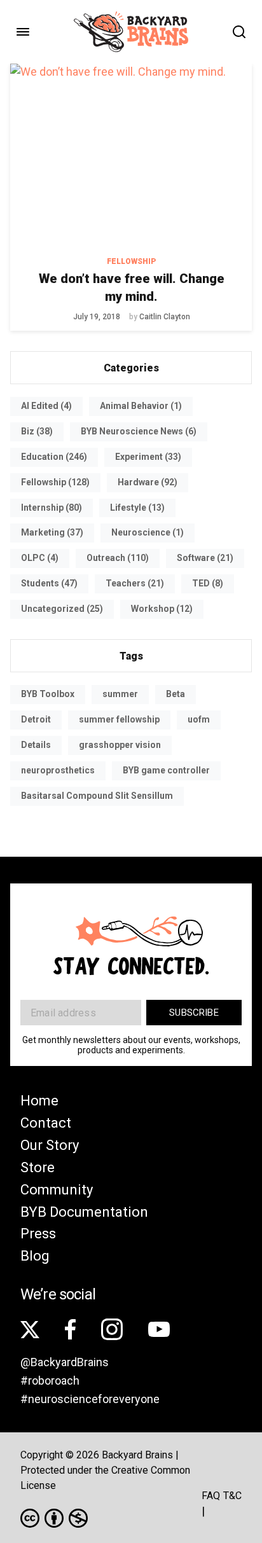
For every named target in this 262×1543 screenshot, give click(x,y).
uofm (199, 719)
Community (56, 1190)
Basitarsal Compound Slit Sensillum (97, 796)
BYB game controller (166, 770)
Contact (45, 1123)
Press (38, 1234)
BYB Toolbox (47, 694)
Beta (175, 694)
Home (39, 1101)
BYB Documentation (84, 1212)
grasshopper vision (120, 745)
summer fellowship (119, 719)
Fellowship (131, 261)
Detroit (36, 719)
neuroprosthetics (58, 770)
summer (120, 694)
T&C (232, 1496)
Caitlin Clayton (164, 316)
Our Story (49, 1145)
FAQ (211, 1496)
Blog (35, 1256)
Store (37, 1167)
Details (36, 745)
